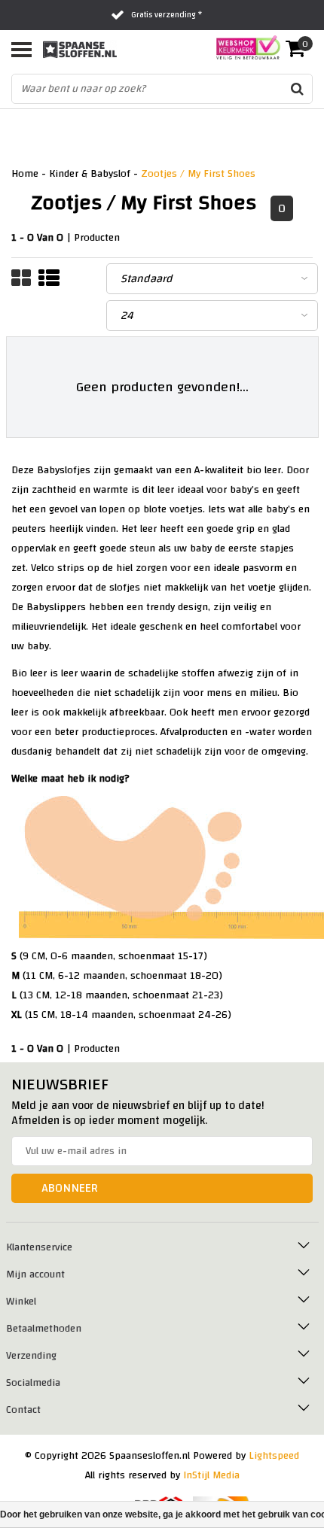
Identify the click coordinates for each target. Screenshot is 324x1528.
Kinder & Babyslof (89, 174)
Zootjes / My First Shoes (198, 174)
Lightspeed (274, 1456)
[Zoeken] (296, 88)
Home (24, 174)
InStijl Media (211, 1475)
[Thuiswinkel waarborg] (243, 47)
